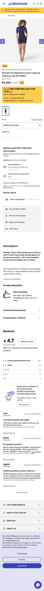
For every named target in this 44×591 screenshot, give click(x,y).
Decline (22, 560)
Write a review (27, 341)
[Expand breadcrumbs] (3, 16)
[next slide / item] (41, 41)
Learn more (22, 553)
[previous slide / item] (2, 41)
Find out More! (24, 405)
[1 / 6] (22, 40)
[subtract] (5, 137)
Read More (36, 452)
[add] (18, 137)
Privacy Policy (21, 547)
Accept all (22, 566)
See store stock (33, 199)
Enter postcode (20, 160)
